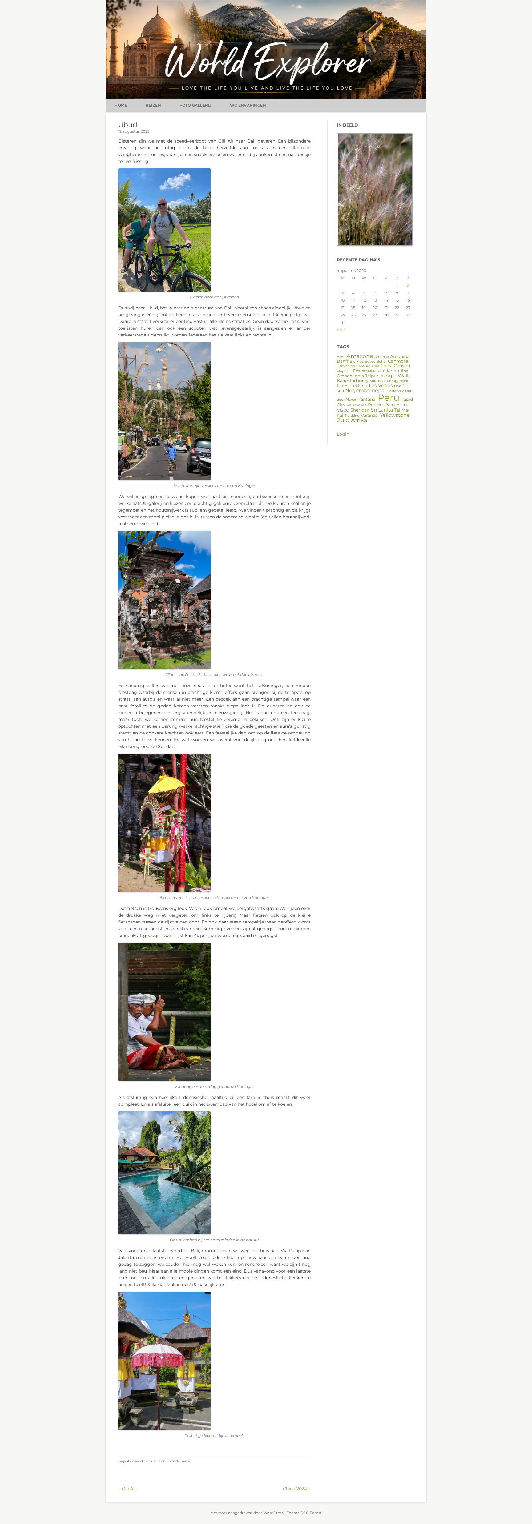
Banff (343, 361)
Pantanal (367, 399)
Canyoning (346, 366)
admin (160, 1461)
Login (343, 434)
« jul (341, 329)
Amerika (381, 357)
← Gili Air (127, 1488)
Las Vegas (381, 385)
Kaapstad (347, 380)
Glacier (391, 371)
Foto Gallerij (195, 105)
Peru (388, 397)
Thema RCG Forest (304, 1512)
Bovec (370, 362)
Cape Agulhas (367, 366)
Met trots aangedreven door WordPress (247, 1512)
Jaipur (371, 375)
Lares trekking (352, 385)
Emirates (362, 370)
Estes (377, 371)
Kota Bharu (378, 381)
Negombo (357, 390)
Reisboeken (357, 405)
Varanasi (370, 415)
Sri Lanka (382, 410)
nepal (378, 390)
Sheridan (359, 410)
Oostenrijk (395, 391)
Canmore (398, 361)
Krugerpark (398, 381)
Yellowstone (395, 415)
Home (121, 105)
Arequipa (399, 356)
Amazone (360, 356)
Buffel (382, 362)
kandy (363, 381)
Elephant (344, 371)
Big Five (357, 362)
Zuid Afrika (352, 420)
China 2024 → (297, 1488)
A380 (341, 357)
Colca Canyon (395, 365)
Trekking (352, 416)
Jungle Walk (395, 375)
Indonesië (181, 1461)
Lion (397, 386)
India (358, 375)
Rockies (376, 404)
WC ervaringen (248, 105)
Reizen (153, 105)
